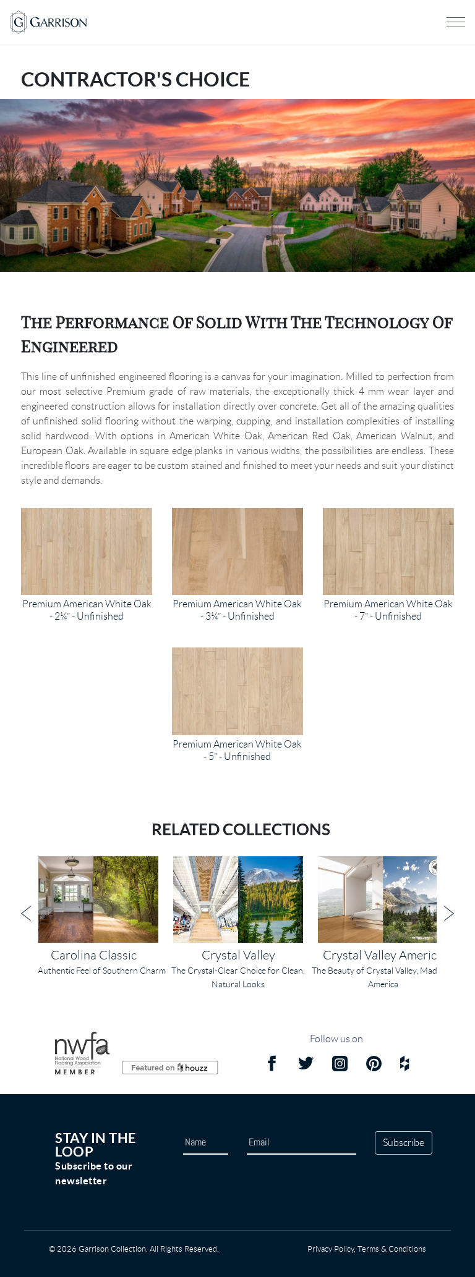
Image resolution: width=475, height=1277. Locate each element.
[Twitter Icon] (306, 1065)
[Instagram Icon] (340, 1065)
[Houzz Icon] (404, 1065)
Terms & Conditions (391, 1249)
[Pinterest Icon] (374, 1065)
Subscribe (403, 1142)
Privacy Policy (330, 1249)
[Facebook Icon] (272, 1065)
